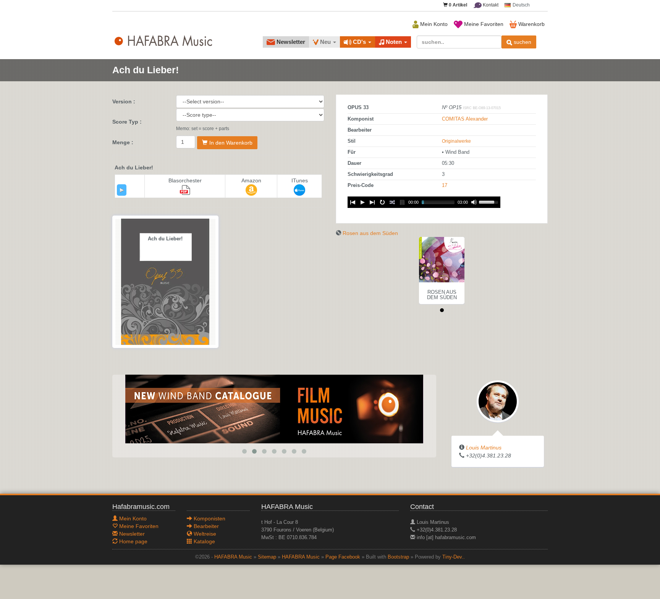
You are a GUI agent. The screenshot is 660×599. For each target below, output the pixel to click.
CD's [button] (359, 42)
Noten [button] (393, 42)
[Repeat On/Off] (382, 202)
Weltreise (204, 534)
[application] (121, 190)
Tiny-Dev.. (453, 557)
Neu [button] (325, 42)
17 (444, 185)
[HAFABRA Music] (274, 409)
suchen (521, 42)
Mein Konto (433, 24)
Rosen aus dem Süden (370, 233)
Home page (132, 541)
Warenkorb (531, 24)
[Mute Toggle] (474, 202)
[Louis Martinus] (498, 401)
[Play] (122, 190)
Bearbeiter (205, 526)
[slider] (489, 201)
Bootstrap (398, 557)
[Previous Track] (352, 202)
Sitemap (267, 557)
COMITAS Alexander (465, 119)
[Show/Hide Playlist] (402, 202)
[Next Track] (372, 202)
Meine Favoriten (483, 24)
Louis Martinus (483, 447)
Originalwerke (456, 141)
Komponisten (208, 518)
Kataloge (203, 541)
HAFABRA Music (233, 557)
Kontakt (490, 5)
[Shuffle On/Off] (392, 202)
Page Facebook (342, 557)
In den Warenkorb (230, 143)
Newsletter (290, 42)
